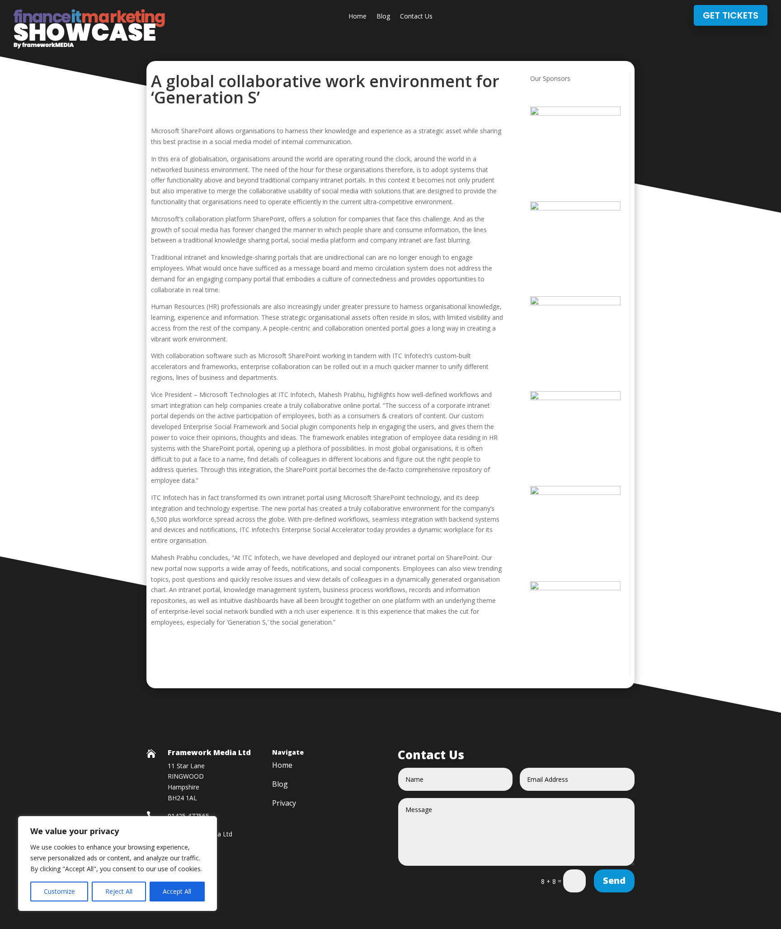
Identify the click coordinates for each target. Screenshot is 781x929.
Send (614, 880)
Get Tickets (730, 15)
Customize (59, 891)
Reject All (118, 891)
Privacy (284, 804)
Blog (383, 16)
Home (357, 16)
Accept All (177, 891)
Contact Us (416, 16)
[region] (117, 863)
